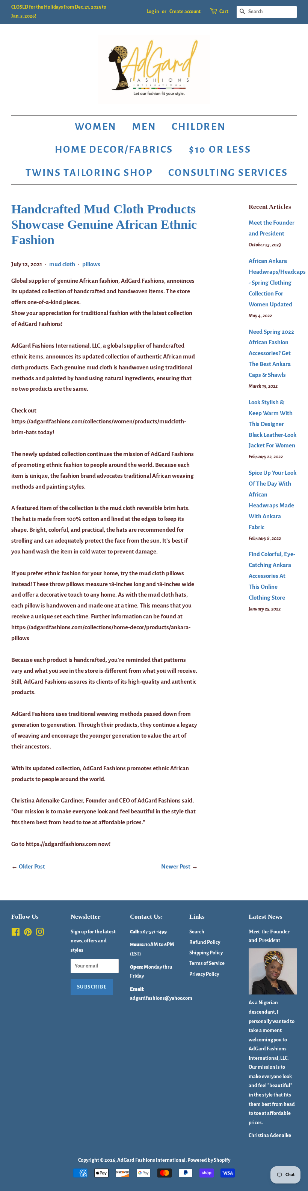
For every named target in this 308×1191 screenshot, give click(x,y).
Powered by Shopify (208, 1160)
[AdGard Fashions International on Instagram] (40, 933)
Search (196, 931)
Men (144, 127)
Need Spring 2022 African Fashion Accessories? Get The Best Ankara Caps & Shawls (271, 353)
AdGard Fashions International (151, 1160)
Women (95, 127)
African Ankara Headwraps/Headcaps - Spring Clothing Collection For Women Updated (277, 283)
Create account (185, 11)
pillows (91, 264)
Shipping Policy (206, 953)
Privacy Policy (204, 974)
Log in (152, 11)
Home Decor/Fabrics (114, 149)
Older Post (32, 866)
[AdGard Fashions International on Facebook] (15, 933)
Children (198, 127)
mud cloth (62, 264)
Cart (223, 11)
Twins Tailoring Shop (89, 173)
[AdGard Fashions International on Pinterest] (28, 933)
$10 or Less (220, 149)
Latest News (265, 916)
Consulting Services (228, 173)
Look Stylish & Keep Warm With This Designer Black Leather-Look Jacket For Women (272, 424)
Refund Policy (204, 942)
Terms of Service (207, 963)
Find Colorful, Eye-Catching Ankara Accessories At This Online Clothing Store (272, 576)
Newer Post (175, 866)
